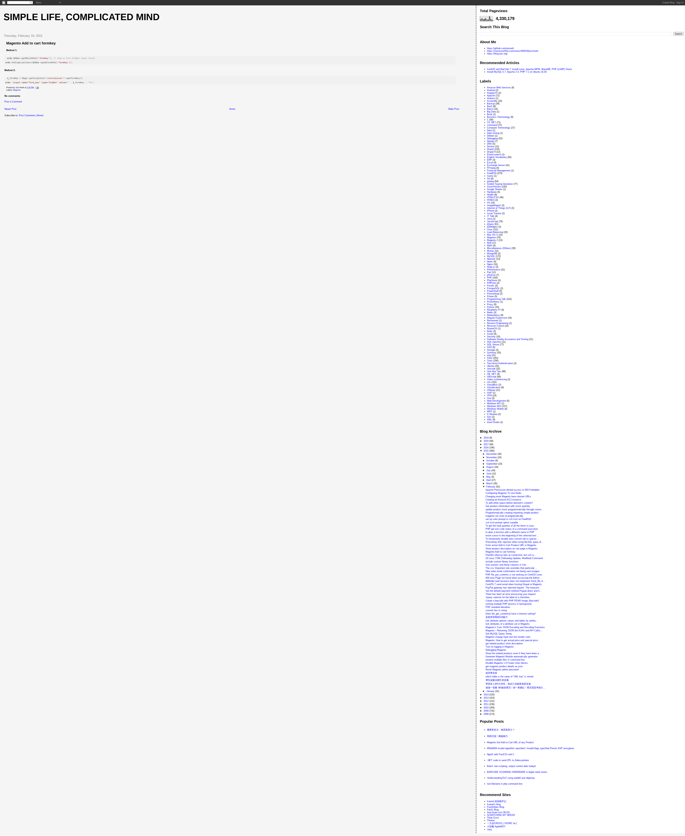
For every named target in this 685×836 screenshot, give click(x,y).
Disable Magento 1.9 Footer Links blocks (507, 663)
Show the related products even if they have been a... (513, 653)
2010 (486, 707)
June (489, 473)
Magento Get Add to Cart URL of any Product (510, 742)
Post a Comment (13, 101)
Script (490, 334)
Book (489, 114)
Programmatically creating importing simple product (512, 512)
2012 (486, 701)
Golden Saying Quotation (500, 184)
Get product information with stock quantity (508, 506)
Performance (493, 269)
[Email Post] (36, 87)
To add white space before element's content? (509, 503)
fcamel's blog (494, 804)
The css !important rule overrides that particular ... (511, 568)
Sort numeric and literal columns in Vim (506, 564)
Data (489, 130)
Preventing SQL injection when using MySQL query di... (514, 542)
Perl (489, 272)
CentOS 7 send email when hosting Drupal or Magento (514, 584)
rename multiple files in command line (505, 659)
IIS (488, 202)
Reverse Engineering (497, 323)
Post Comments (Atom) (31, 115)
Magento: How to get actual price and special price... (513, 640)
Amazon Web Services (499, 87)
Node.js (491, 267)
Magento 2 (492, 240)
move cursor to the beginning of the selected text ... (512, 535)
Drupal (490, 149)
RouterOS (492, 328)
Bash (489, 106)
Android (491, 90)
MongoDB (492, 253)
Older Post (453, 109)
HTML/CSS (493, 197)
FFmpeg (491, 168)
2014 (486, 694)
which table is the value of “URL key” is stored (509, 676)
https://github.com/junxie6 (500, 48)
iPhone (490, 210)
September (492, 463)
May (488, 476)
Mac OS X (492, 234)
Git (488, 178)
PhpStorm (492, 280)
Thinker (491, 820)
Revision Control (495, 325)
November (492, 457)
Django (490, 141)
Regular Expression (497, 317)
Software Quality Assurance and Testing (507, 339)
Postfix (490, 285)
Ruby (489, 331)
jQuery (490, 224)
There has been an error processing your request (511, 594)
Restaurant (492, 320)
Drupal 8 (491, 151)
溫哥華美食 (491, 673)
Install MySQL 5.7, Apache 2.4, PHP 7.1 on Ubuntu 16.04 (517, 71)
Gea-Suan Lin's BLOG (498, 812)
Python (490, 307)
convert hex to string (496, 610)
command (492, 125)
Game (490, 176)
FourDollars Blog (495, 807)
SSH (489, 347)
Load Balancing (495, 232)
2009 (486, 710)
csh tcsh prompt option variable (502, 522)
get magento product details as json (504, 666)
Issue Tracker (494, 213)
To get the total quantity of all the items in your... (511, 525)
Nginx (490, 264)
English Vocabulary (497, 157)
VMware (491, 390)
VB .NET (491, 374)
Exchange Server (496, 165)
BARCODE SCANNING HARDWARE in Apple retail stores (517, 772)
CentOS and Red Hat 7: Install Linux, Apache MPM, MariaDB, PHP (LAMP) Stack (529, 69)
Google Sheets (494, 189)
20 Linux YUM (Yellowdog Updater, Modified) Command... (515, 558)
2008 (486, 714)
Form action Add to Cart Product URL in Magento (511, 545)
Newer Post (10, 109)
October (490, 460)
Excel (490, 162)
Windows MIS (494, 406)
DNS (489, 143)
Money (490, 251)
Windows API (494, 403)
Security (491, 336)
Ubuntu (490, 366)
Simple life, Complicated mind (82, 17)
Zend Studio (493, 422)
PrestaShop (493, 293)
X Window (492, 414)
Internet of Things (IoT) (499, 208)
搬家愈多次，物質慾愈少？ (501, 729)
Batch (490, 109)
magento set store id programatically (504, 516)
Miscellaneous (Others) (499, 248)
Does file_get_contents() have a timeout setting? (511, 613)
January (490, 691)
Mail (489, 242)
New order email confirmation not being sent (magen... (513, 571)
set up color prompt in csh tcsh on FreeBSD (508, 519)
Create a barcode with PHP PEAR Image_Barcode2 (512, 600)
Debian (490, 135)
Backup (491, 103)
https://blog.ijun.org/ (497, 53)
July (488, 470)
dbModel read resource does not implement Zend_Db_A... (515, 581)
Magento (17, 90)
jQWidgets (492, 226)
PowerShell (493, 291)
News (490, 261)
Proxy (490, 304)
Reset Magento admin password (502, 669)
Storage (491, 350)
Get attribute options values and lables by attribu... (512, 620)
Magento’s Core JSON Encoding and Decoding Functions (515, 627)
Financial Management (498, 170)
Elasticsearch (494, 154)
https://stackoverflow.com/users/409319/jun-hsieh (512, 51)
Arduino (491, 98)
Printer (490, 296)
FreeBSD (491, 173)
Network (491, 259)
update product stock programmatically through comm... (514, 509)
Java (489, 218)
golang (490, 181)
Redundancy (493, 315)
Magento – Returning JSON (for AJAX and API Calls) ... (514, 630)
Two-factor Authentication (500, 363)
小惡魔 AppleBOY (496, 826)
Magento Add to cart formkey (31, 43)
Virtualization (493, 387)
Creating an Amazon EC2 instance (503, 499)
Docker (490, 146)
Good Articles (494, 186)
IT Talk (490, 216)
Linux (490, 229)
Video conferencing (497, 379)
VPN (489, 395)
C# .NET (491, 122)
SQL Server (493, 344)
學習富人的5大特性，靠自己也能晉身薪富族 (508, 684)
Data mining (493, 133)
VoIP (489, 392)
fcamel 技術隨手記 (496, 801)
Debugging (492, 138)
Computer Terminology (498, 127)
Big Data (491, 111)
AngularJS (492, 93)
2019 (486, 437)
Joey (489, 829)
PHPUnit (491, 283)
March (489, 483)
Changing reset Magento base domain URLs (508, 496)
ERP (489, 159)
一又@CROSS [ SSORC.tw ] (502, 823)
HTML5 (490, 200)
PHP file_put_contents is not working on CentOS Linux (514, 574)
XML (489, 419)
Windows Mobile (495, 408)
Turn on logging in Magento (500, 646)
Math (489, 245)
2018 (486, 441)
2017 (486, 444)
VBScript (491, 376)
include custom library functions (502, 561)
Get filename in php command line (504, 783)
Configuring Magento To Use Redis (503, 493)
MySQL (491, 256)
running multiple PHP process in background (508, 604)
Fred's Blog (493, 809)
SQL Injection (494, 342)
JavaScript (492, 221)
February (491, 486)
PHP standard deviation (498, 607)
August (490, 467)
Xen (489, 417)
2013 (486, 697)
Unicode (491, 368)
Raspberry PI (494, 309)
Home (232, 109)
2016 (486, 447)
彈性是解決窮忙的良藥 (497, 680)
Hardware (492, 192)
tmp (489, 355)
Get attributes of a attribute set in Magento (507, 624)
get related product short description (504, 643)
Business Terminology (498, 117)
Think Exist (493, 817)
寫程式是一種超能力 (497, 736)
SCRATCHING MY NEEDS (501, 815)
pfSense (491, 275)
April (489, 480)
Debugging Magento (496, 650)
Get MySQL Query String (499, 633)
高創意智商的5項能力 (497, 617)
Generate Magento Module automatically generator (512, 656)
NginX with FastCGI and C (500, 754)
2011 (486, 704)
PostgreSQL (493, 288)
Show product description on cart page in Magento (511, 548)
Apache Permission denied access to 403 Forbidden (512, 489)
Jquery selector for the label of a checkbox (508, 597)
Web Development (496, 400)
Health (490, 194)
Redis (490, 312)
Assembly (492, 101)
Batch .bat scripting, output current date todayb (511, 766)
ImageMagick (494, 205)
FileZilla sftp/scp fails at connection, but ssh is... (511, 555)
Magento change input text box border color (508, 637)
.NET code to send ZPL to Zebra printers (508, 760)
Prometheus (493, 301)
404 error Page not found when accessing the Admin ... (514, 577)
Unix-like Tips (494, 371)
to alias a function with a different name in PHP (510, 532)
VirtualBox (492, 384)
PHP (489, 277)
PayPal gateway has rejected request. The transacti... (513, 587)
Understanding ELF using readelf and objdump (511, 778)
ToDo (489, 358)
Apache (491, 95)
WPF (489, 411)
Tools (490, 360)
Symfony (491, 352)
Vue (489, 398)
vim (489, 382)
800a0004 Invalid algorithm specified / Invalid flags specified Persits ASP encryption (530, 748)
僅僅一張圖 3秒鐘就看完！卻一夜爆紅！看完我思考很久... (515, 687)
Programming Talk (496, 299)
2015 (486, 450)
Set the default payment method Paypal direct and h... (514, 591)
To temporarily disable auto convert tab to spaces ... (512, 538)
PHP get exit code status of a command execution (512, 529)
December (492, 454)
